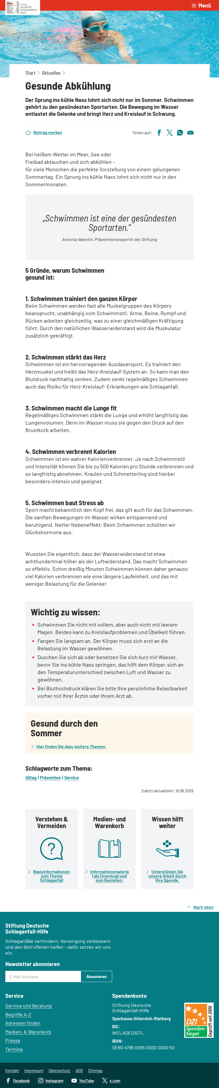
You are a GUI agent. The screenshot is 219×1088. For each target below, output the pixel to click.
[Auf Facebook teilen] (159, 131)
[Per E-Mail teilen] (190, 131)
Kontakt (12, 1070)
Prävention (50, 777)
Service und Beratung (28, 1005)
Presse (12, 1040)
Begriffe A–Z (18, 1014)
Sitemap (95, 1070)
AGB (79, 1070)
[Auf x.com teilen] (169, 131)
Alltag (31, 777)
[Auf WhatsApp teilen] (180, 131)
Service (71, 777)
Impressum (33, 1070)
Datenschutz (59, 1070)
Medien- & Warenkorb (28, 1032)
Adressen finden (22, 1023)
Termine (14, 1049)
